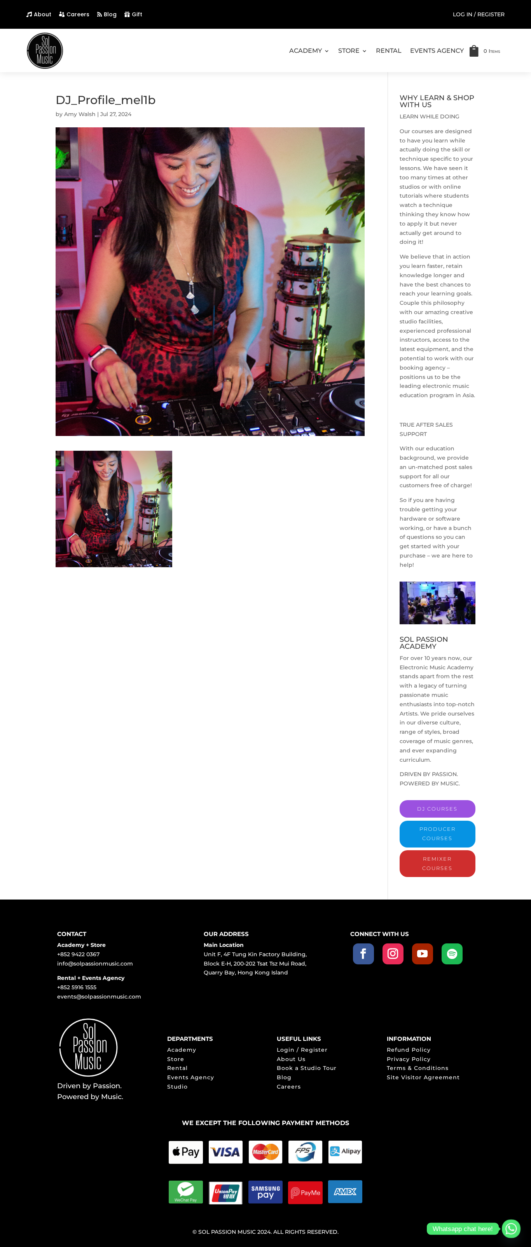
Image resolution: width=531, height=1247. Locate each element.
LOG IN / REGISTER (479, 15)
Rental (177, 1068)
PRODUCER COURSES (437, 833)
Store (175, 1059)
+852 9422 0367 (78, 954)
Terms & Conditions (418, 1068)
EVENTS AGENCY (437, 50)
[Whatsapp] (511, 1228)
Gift (137, 14)
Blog (110, 14)
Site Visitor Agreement (423, 1077)
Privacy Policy (409, 1059)
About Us (291, 1059)
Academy (181, 1049)
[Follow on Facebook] (363, 954)
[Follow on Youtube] (422, 954)
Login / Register (302, 1049)
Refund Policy (409, 1049)
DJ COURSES (437, 809)
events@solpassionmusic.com (99, 996)
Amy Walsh (80, 114)
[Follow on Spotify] (452, 954)
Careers (77, 14)
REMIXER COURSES (437, 863)
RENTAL (389, 50)
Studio (177, 1086)
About (42, 14)
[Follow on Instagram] (393, 954)
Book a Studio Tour (307, 1068)
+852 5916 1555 (76, 987)
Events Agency (190, 1077)
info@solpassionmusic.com (95, 963)
